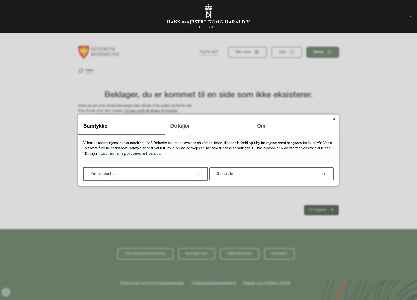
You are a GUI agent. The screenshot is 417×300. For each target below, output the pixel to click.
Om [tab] (261, 126)
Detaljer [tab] (180, 126)
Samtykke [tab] (95, 126)
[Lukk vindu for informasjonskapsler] (334, 119)
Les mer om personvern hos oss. (131, 154)
